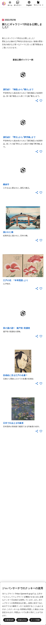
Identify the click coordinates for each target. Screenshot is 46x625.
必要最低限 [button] (9, 620)
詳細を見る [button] (22, 620)
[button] (39, 3)
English (29, 5)
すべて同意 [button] (35, 620)
